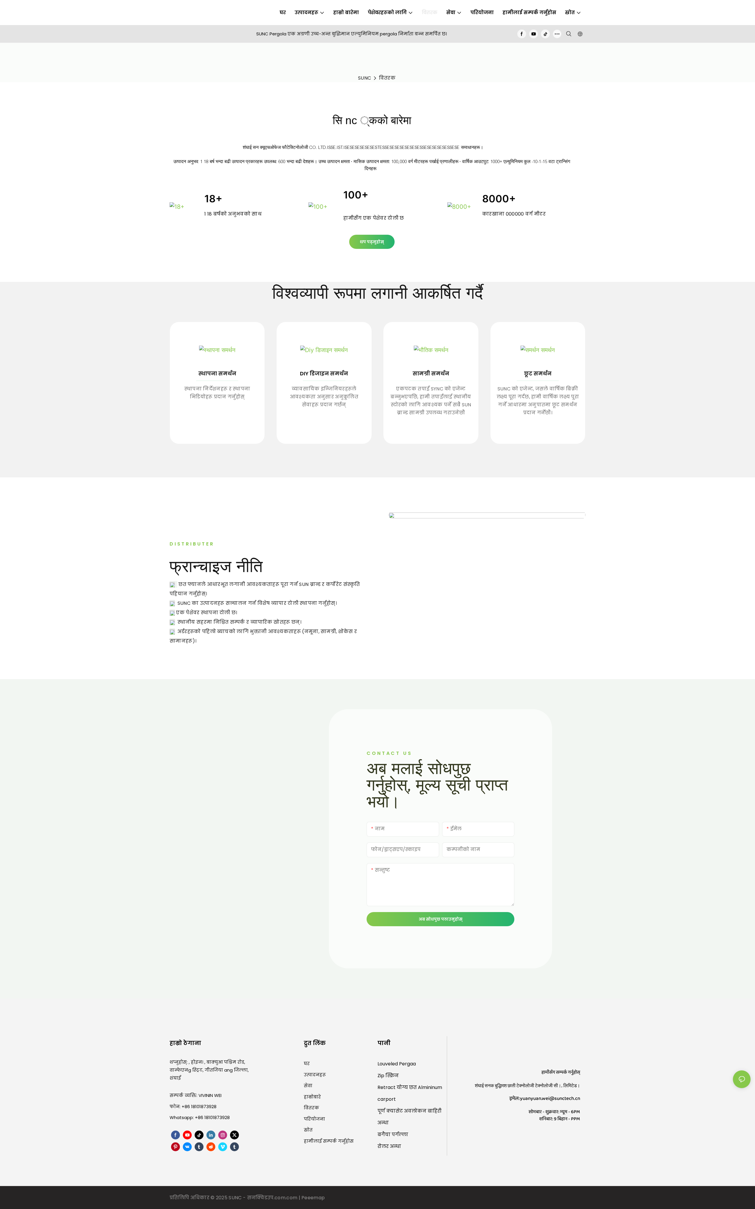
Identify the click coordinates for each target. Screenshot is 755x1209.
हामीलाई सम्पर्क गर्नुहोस (329, 1141)
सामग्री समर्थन (431, 373)
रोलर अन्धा (389, 1146)
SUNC (364, 78)
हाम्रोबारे (312, 1097)
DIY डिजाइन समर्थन (324, 373)
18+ (213, 199)
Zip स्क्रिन (388, 1075)
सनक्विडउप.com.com (273, 1197)
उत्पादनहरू (315, 1075)
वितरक (387, 78)
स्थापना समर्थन (217, 373)
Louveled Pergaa (397, 1063)
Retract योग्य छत (398, 1087)
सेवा (308, 1085)
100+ (355, 195)
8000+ (499, 199)
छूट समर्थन (538, 373)
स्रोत (308, 1130)
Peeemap (313, 1197)
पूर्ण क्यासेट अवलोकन (403, 1111)
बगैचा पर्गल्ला (393, 1134)
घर (307, 1063)
